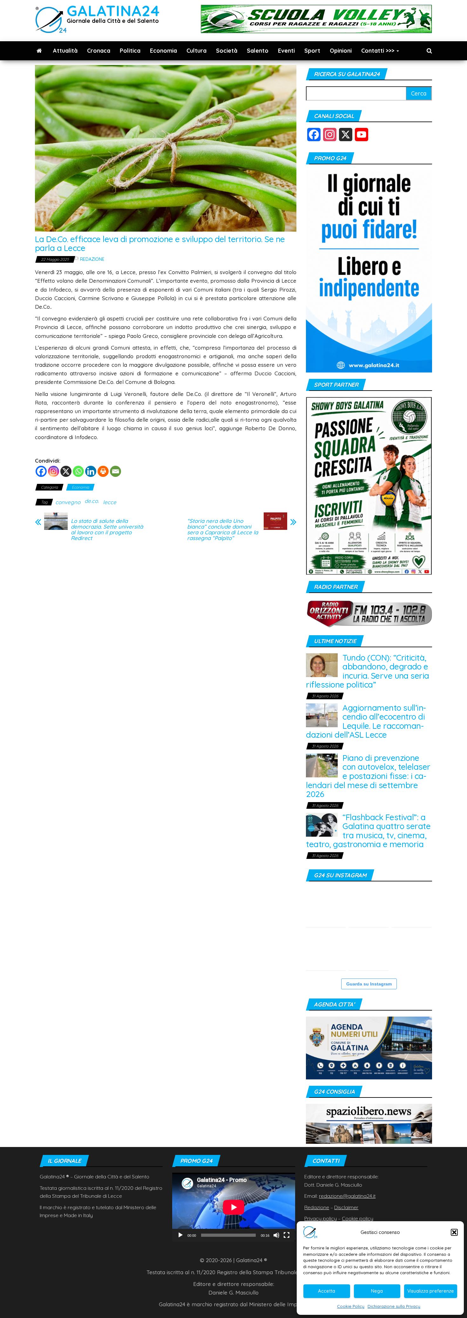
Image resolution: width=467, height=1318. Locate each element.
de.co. (92, 501)
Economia (163, 50)
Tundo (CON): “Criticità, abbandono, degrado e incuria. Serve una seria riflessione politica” (367, 671)
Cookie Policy (350, 1306)
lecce (109, 502)
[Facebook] (41, 471)
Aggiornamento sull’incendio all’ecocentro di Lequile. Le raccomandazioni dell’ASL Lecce (366, 721)
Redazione (92, 259)
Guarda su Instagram (369, 983)
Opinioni (341, 50)
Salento (257, 50)
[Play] (180, 1235)
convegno (67, 502)
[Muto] (276, 1235)
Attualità (65, 50)
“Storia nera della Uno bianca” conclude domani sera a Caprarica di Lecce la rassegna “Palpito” (222, 529)
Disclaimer (346, 1207)
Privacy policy (320, 1218)
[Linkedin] (90, 471)
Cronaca (98, 50)
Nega (377, 1291)
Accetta (326, 1291)
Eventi (286, 50)
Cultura (196, 50)
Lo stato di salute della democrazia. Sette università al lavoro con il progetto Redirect (107, 529)
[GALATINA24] (39, 50)
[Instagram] (53, 471)
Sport (312, 50)
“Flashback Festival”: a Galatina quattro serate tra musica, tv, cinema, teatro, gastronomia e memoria (368, 831)
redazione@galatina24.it (347, 1196)
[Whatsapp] (78, 471)
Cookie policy (357, 1218)
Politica (130, 50)
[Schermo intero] (286, 1235)
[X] (65, 471)
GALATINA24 (113, 10)
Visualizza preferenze (430, 1291)
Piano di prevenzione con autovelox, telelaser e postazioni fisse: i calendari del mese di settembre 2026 (368, 776)
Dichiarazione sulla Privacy (394, 1306)
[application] (233, 1207)
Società (226, 50)
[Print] (103, 471)
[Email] (115, 471)
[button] (454, 1232)
